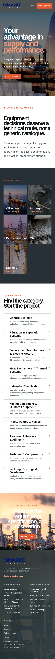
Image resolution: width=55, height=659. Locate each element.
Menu (32, 6)
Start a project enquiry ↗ (14, 576)
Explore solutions (12, 76)
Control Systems (10, 589)
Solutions (7, 629)
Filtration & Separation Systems (13, 594)
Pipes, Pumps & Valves (39, 595)
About (6, 625)
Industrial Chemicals (12, 612)
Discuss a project (27, 536)
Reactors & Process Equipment (38, 600)
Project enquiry (10, 633)
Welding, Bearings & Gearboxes (38, 611)
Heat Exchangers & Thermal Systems (11, 607)
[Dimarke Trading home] (12, 6)
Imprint (6, 637)
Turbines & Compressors (40, 606)
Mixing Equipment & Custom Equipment (38, 590)
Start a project (44, 6)
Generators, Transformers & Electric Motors (14, 600)
